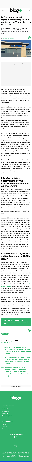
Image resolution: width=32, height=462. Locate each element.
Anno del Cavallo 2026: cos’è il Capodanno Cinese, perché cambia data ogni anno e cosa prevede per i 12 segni (18, 350)
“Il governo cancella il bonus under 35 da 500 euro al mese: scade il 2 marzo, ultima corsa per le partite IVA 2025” (17, 360)
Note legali (5, 409)
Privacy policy (5, 413)
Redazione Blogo (8, 38)
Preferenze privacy (7, 415)
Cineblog (4, 426)
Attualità (5, 333)
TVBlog (4, 424)
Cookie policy (6, 411)
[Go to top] (29, 457)
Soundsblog (5, 429)
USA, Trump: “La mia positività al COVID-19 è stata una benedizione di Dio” (16, 322)
